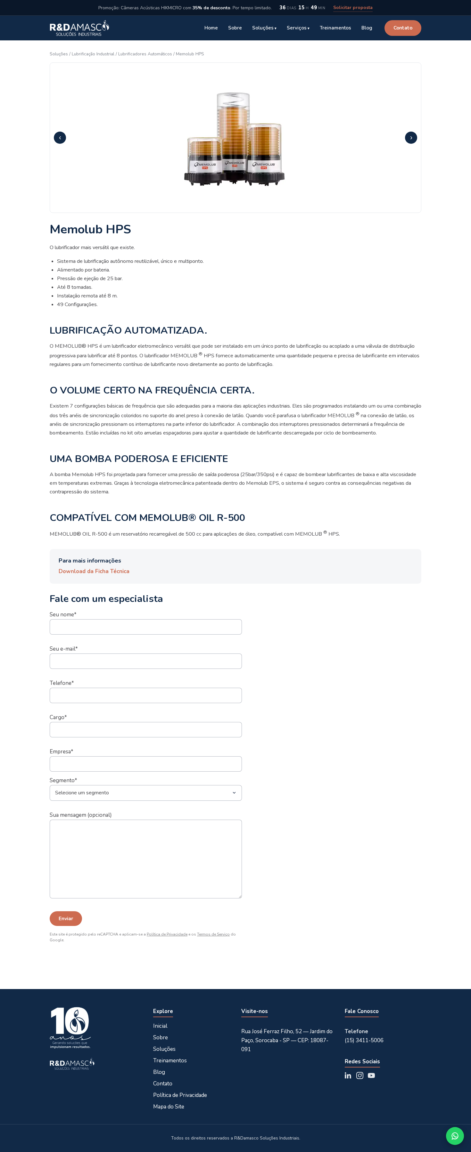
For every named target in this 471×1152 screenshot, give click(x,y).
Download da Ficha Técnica (94, 571)
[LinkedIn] (348, 1075)
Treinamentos (335, 28)
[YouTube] (371, 1075)
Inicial (160, 1026)
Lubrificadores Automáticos (145, 54)
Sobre (235, 28)
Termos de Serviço (213, 934)
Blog (366, 28)
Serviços (297, 28)
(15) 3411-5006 (364, 1040)
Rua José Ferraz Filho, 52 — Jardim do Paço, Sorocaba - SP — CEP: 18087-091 (287, 1040)
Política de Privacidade (167, 934)
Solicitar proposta (353, 7)
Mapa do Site (168, 1106)
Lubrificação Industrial (93, 54)
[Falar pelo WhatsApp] (455, 1136)
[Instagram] (359, 1075)
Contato (402, 28)
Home (211, 28)
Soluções (263, 28)
